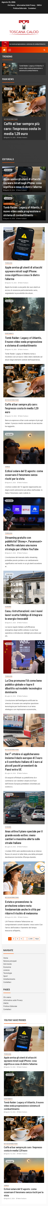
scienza (6, 970)
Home (5, 958)
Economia (8, 606)
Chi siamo (11, 5)
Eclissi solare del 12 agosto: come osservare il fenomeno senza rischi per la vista (24, 474)
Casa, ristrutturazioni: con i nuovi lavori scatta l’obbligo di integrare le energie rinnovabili (24, 614)
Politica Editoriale (20, 8)
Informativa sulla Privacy (26, 5)
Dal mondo (7, 964)
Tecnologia (8, 175)
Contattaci (32, 8)
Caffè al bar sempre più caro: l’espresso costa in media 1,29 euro (22, 128)
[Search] (44, 50)
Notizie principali (10, 961)
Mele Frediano (22, 137)
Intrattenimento (9, 979)
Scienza (7, 466)
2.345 (30, 939)
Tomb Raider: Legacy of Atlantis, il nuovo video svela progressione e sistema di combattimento (31, 68)
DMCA (39, 5)
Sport (5, 976)
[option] (24, 69)
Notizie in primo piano (11, 119)
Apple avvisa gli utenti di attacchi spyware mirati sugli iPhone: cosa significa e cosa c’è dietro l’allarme (22, 182)
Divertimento (9, 203)
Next (37, 939)
